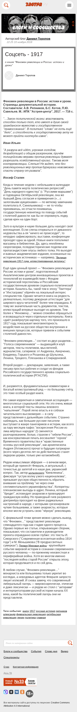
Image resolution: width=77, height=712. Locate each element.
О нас (6, 667)
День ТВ (8, 673)
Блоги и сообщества (15, 651)
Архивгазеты (31, 681)
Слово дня (51, 651)
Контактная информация (25, 667)
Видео (64, 651)
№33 (19, 681)
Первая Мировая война (33, 545)
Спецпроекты (11, 657)
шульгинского (36, 472)
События (36, 651)
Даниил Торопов (38, 38)
